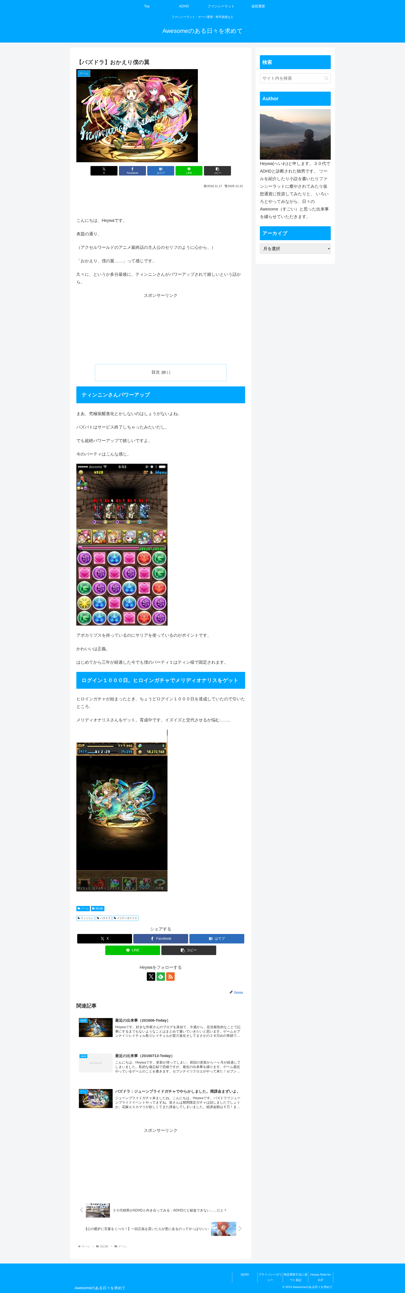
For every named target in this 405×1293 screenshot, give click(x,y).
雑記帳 (99, 908)
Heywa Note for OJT (320, 1277)
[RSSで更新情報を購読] (170, 976)
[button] (217, 171)
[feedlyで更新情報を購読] (161, 976)
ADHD (245, 1274)
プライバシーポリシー (270, 1277)
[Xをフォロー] (151, 976)
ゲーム (85, 908)
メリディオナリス (127, 918)
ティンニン (87, 918)
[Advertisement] (160, 201)
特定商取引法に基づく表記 (295, 1277)
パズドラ (105, 918)
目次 (155, 372)
